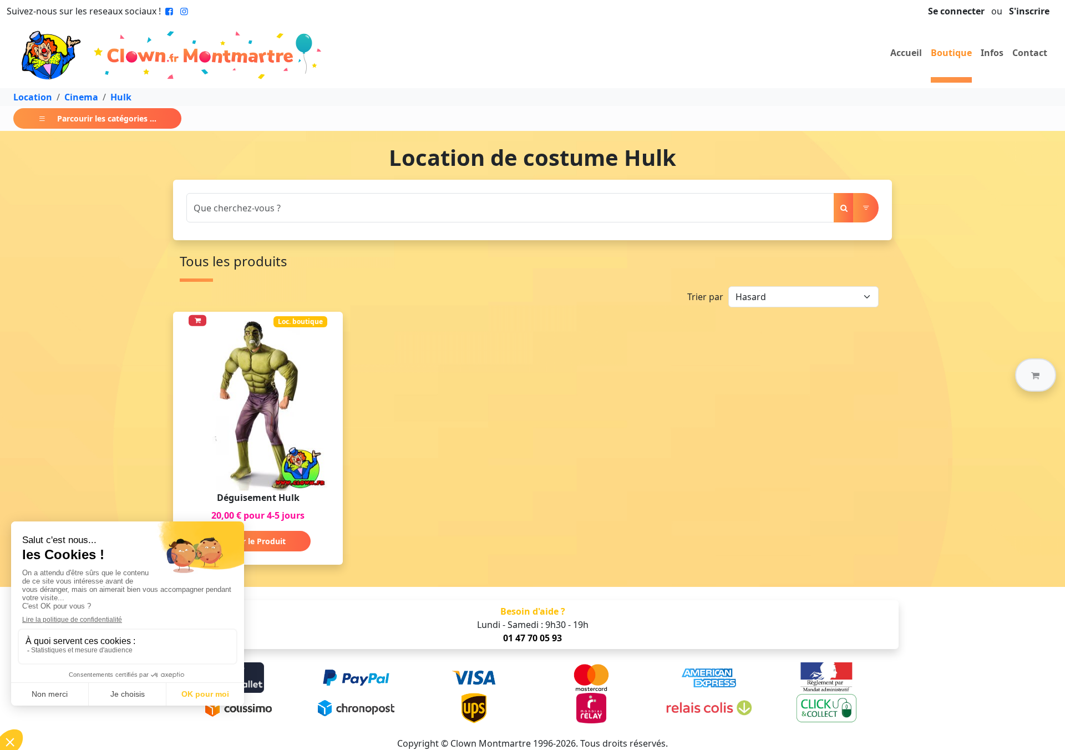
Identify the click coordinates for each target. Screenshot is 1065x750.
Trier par (705, 297)
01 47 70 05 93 (532, 638)
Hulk (120, 97)
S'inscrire (1029, 11)
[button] (1035, 375)
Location (32, 97)
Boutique (951, 53)
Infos (992, 53)
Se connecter (956, 11)
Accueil (906, 53)
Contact (1029, 53)
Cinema (81, 97)
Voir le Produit (258, 541)
